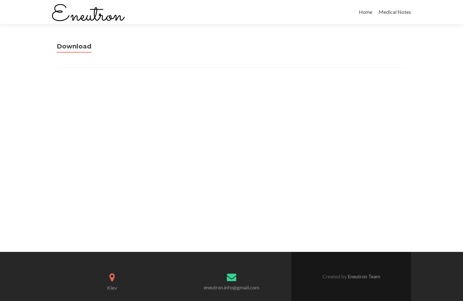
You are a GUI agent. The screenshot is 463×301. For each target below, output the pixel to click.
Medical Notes (395, 12)
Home (365, 12)
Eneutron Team (363, 276)
